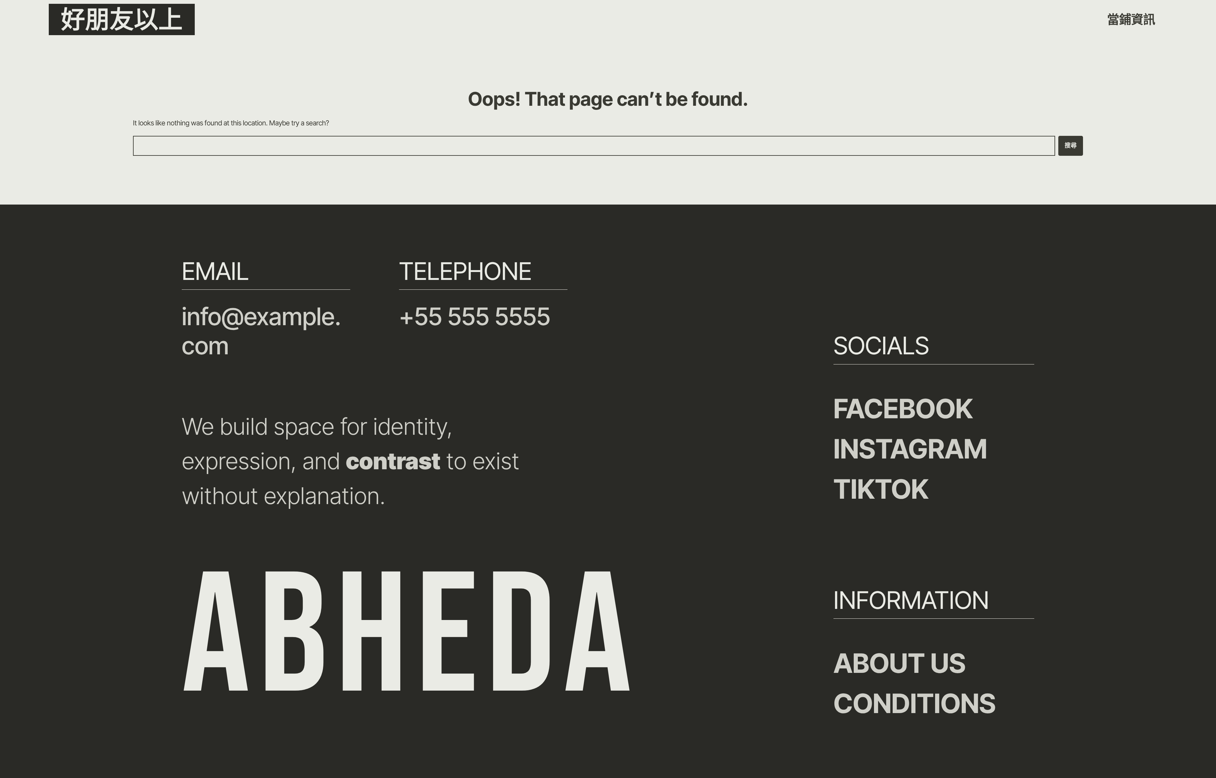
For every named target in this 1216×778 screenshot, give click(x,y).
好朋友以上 (122, 19)
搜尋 (1071, 145)
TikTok (881, 489)
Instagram (910, 449)
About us (899, 663)
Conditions (914, 703)
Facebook (903, 408)
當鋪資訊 (1131, 19)
